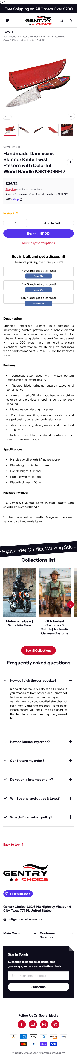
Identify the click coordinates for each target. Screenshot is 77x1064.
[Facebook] (22, 1024)
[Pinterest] (55, 1024)
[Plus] (24, 223)
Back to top (11, 844)
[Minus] (7, 223)
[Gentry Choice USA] (38, 20)
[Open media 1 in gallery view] (10, 130)
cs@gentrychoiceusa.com (25, 919)
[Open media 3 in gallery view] (38, 130)
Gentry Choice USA (26, 1052)
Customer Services (47, 935)
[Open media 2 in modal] (38, 83)
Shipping (11, 189)
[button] (61, 20)
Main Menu (11, 933)
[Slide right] (70, 604)
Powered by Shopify (52, 1052)
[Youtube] (33, 1024)
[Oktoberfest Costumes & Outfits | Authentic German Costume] (54, 604)
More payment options (38, 243)
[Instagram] (44, 1024)
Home (7, 31)
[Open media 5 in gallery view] (67, 130)
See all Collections (38, 650)
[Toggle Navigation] (7, 20)
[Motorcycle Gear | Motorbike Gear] (19, 604)
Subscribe (38, 987)
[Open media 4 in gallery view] (53, 130)
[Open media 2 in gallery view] (24, 130)
